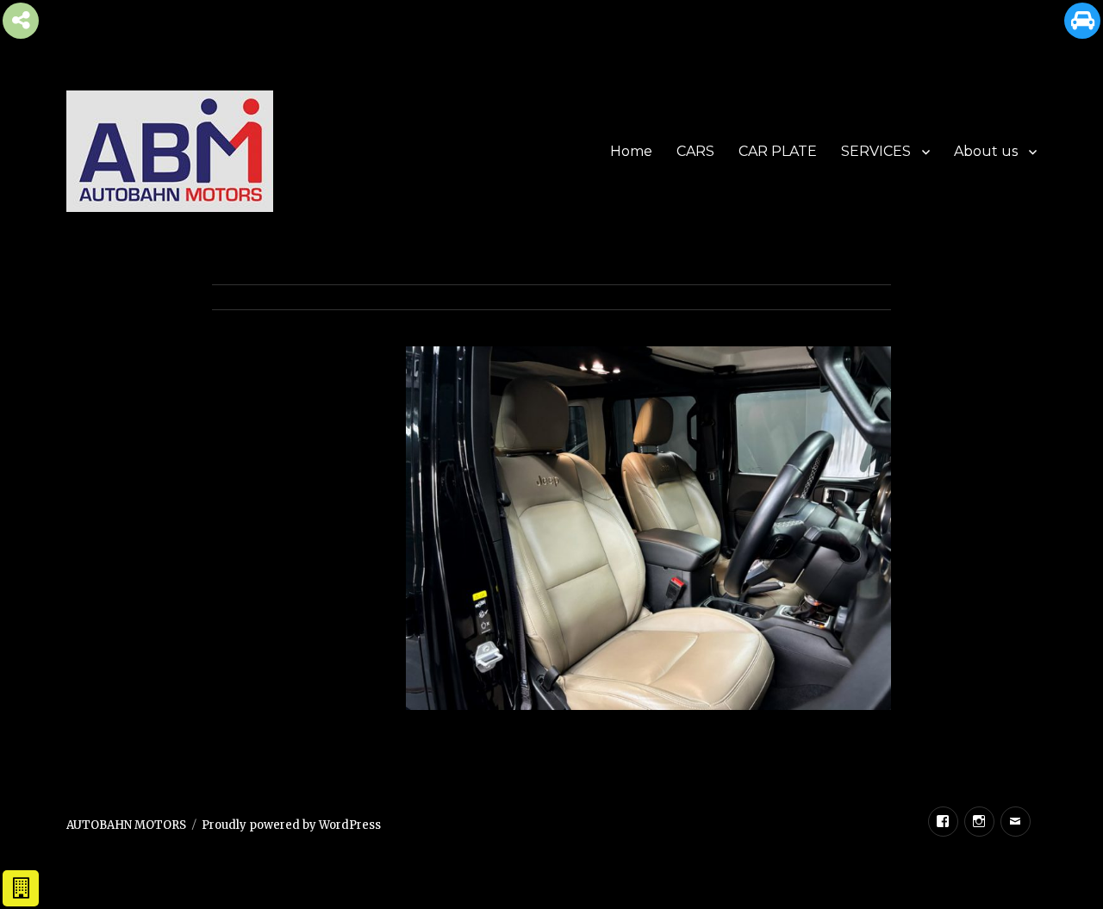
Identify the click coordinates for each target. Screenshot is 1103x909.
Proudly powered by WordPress (291, 825)
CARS (695, 151)
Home (631, 151)
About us (986, 151)
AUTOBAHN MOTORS (126, 825)
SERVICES (876, 151)
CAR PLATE (777, 151)
